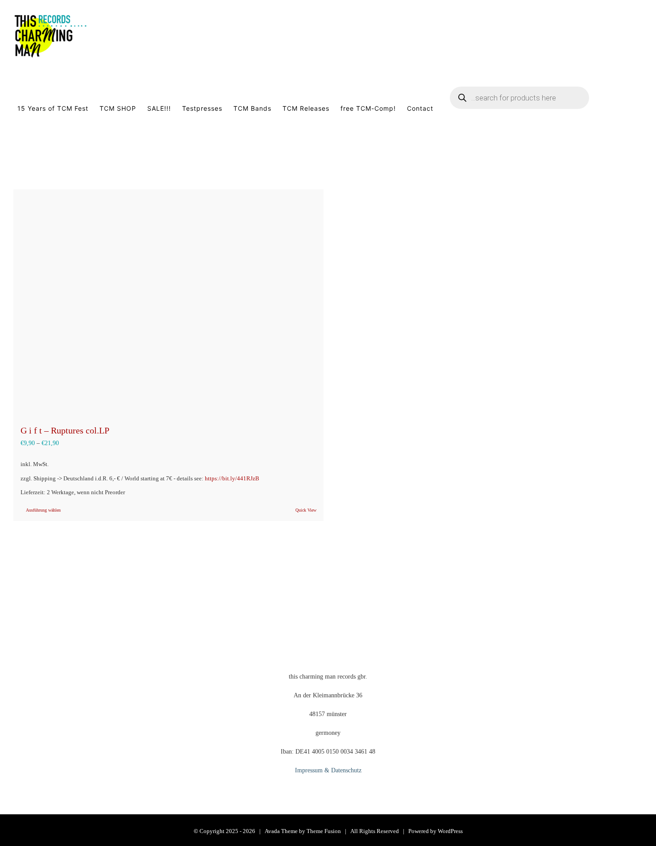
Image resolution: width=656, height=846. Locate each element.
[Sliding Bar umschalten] (628, 108)
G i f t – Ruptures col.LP (65, 430)
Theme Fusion (324, 831)
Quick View (305, 510)
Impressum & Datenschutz (328, 770)
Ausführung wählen (43, 510)
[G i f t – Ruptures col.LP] (168, 302)
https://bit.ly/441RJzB (232, 478)
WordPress (450, 831)
